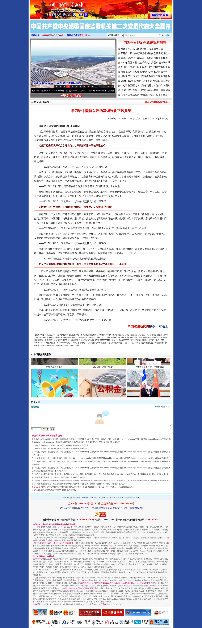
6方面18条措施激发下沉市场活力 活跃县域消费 (145, 81)
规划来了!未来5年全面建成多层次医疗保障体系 (145, 76)
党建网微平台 (142, 118)
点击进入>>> (85, 35)
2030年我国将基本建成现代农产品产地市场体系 (145, 62)
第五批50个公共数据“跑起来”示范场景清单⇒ (144, 71)
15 (112, 86)
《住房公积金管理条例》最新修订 (102, 380)
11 (96, 86)
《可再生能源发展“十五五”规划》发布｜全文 (144, 94)
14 (108, 86)
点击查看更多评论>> (163, 407)
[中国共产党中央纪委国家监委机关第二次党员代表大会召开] (101, 29)
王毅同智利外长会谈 (149, 380)
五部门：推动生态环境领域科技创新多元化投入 (145, 53)
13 (104, 86)
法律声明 (85, 498)
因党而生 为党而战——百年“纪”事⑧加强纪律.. (68, 91)
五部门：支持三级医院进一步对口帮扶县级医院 (145, 67)
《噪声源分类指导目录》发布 (54, 380)
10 (92, 86)
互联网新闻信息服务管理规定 (76, 445)
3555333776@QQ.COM (52, 35)
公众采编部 (75, 498)
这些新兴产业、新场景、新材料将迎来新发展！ (145, 58)
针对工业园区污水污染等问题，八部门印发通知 (145, 85)
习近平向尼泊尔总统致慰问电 (145, 42)
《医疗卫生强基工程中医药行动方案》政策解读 (145, 90)
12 (100, 86)
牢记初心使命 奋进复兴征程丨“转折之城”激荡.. (110, 91)
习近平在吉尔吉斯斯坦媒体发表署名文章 (142, 49)
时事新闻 (44, 102)
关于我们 (66, 498)
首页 (36, 102)
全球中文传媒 (54, 8)
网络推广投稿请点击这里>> (157, 102)
